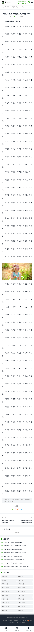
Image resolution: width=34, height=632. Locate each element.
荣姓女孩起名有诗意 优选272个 (8, 521)
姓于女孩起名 (21, 591)
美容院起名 (5, 580)
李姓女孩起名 (21, 580)
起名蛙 (17, 499)
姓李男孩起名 (21, 584)
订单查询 (28, 629)
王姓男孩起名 (21, 602)
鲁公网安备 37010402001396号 (20, 621)
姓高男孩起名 (5, 606)
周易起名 (17, 629)
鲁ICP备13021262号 (20, 620)
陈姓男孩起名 (5, 602)
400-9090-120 (22, 2)
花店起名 (4, 610)
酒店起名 (20, 610)
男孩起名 (4, 576)
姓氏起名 (13, 7)
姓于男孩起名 (21, 587)
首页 (8, 7)
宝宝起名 (5, 629)
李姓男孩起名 (5, 584)
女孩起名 (20, 576)
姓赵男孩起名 (5, 595)
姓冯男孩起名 (5, 587)
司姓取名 (18, 7)
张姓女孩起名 (21, 599)
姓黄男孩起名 (5, 599)
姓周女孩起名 (21, 606)
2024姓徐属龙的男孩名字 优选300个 (26, 521)
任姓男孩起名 (21, 595)
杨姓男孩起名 (5, 591)
